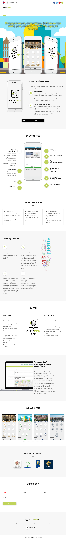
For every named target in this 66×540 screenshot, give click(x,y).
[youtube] (60, 3)
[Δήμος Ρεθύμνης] (48, 465)
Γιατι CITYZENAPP (26, 13)
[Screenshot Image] (9, 427)
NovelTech (30, 537)
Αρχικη (4, 13)
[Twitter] (57, 3)
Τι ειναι (10, 13)
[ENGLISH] (4, 2)
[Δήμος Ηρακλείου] (17, 465)
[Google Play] (27, 120)
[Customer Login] (62, 3)
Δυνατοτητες (17, 13)
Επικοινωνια (60, 13)
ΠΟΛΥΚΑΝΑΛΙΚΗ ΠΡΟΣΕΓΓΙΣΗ (43, 13)
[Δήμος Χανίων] (38, 465)
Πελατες (53, 13)
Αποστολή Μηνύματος (10, 503)
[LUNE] (8, 7)
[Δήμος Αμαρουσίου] (28, 465)
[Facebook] (54, 3)
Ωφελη (33, 13)
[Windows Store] (38, 120)
